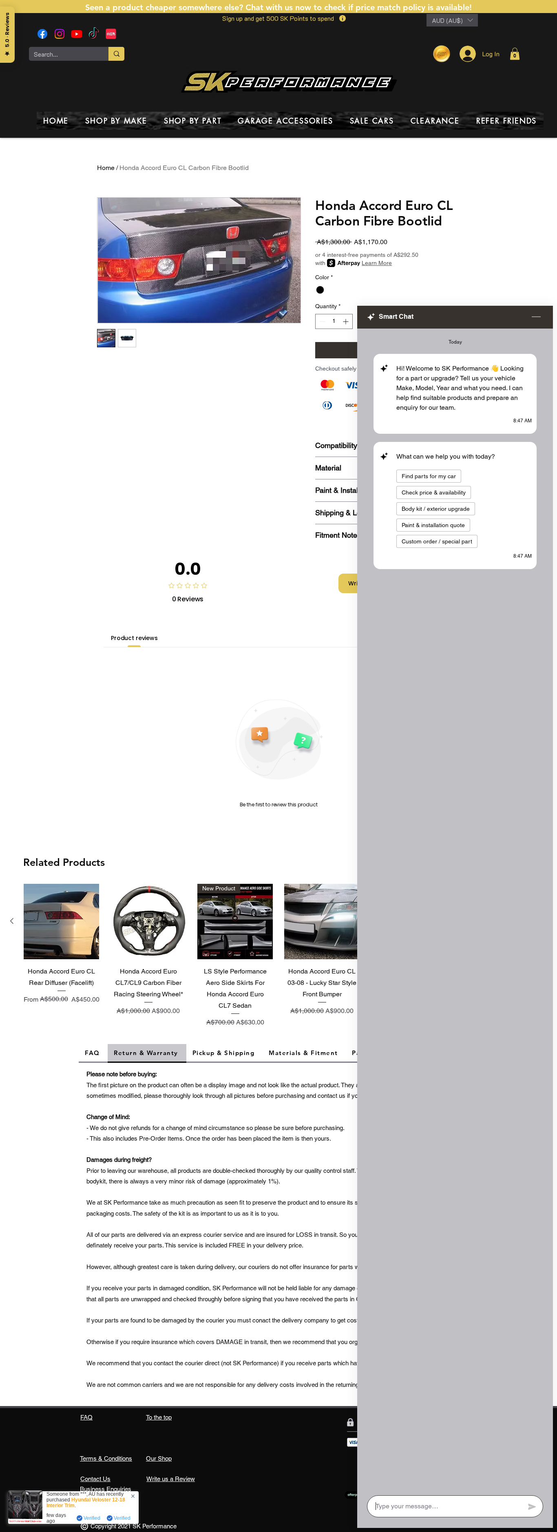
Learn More (377, 263)
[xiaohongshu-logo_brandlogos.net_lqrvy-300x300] (110, 33)
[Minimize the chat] (536, 317)
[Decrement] (321, 321)
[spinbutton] (334, 321)
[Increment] (346, 321)
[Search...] (116, 54)
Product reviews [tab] (134, 638)
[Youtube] (76, 33)
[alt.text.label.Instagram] (59, 33)
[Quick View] (61, 921)
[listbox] (452, 20)
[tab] (93, 1053)
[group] (278, 957)
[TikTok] (93, 33)
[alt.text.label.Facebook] (42, 33)
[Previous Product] (12, 921)
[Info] (342, 18)
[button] (452, 20)
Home (106, 168)
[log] (455, 909)
